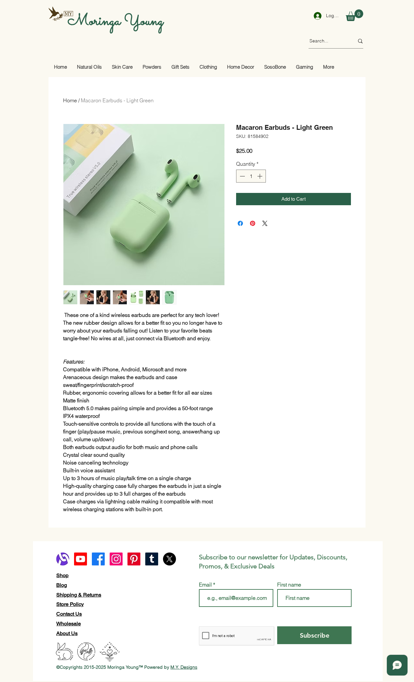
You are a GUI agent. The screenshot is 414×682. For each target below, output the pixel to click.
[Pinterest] (133, 559)
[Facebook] (98, 559)
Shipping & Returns (78, 595)
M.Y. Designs (183, 667)
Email (206, 584)
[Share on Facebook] (240, 223)
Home (70, 100)
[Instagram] (116, 559)
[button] (354, 15)
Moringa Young (115, 21)
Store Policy (70, 604)
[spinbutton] (251, 176)
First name (289, 584)
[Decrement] (241, 176)
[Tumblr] (151, 559)
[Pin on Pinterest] (252, 223)
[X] (169, 559)
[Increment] (260, 176)
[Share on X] (265, 223)
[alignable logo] (62, 559)
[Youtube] (80, 559)
